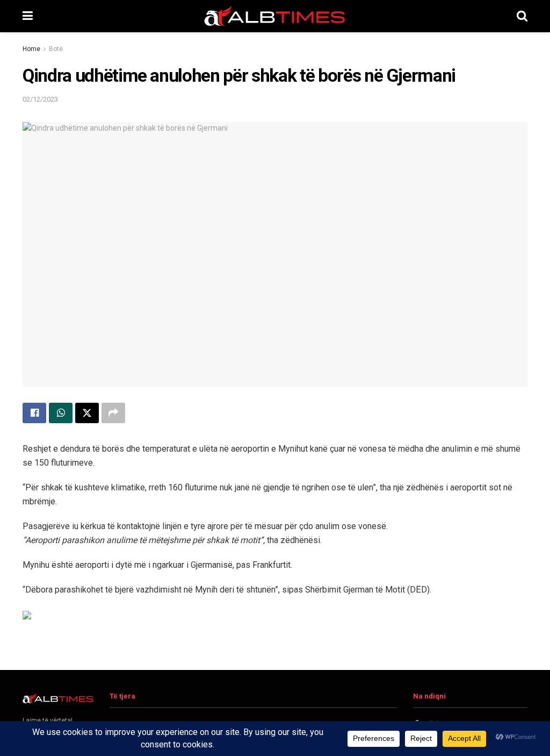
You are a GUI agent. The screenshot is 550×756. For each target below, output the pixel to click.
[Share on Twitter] (87, 413)
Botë (56, 49)
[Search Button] (522, 16)
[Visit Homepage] (275, 16)
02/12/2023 (40, 99)
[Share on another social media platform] (113, 413)
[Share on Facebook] (34, 413)
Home (31, 49)
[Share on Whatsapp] (61, 413)
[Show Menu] (28, 16)
